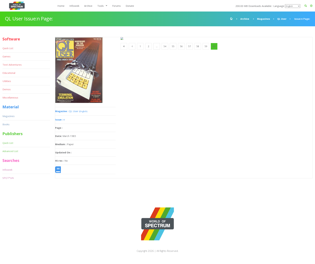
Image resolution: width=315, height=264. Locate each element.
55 (173, 46)
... (157, 46)
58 (197, 46)
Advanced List (10, 151)
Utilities (6, 81)
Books (6, 124)
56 (181, 46)
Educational (8, 72)
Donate (130, 5)
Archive (88, 5)
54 (165, 46)
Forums (116, 5)
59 (206, 46)
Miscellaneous (10, 97)
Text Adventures (12, 64)
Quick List (7, 48)
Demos (6, 89)
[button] (311, 5)
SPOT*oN (8, 178)
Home (60, 5)
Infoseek (74, 5)
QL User (281, 18)
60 (214, 46)
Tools (100, 5)
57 (189, 46)
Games (6, 56)
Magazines (263, 18)
